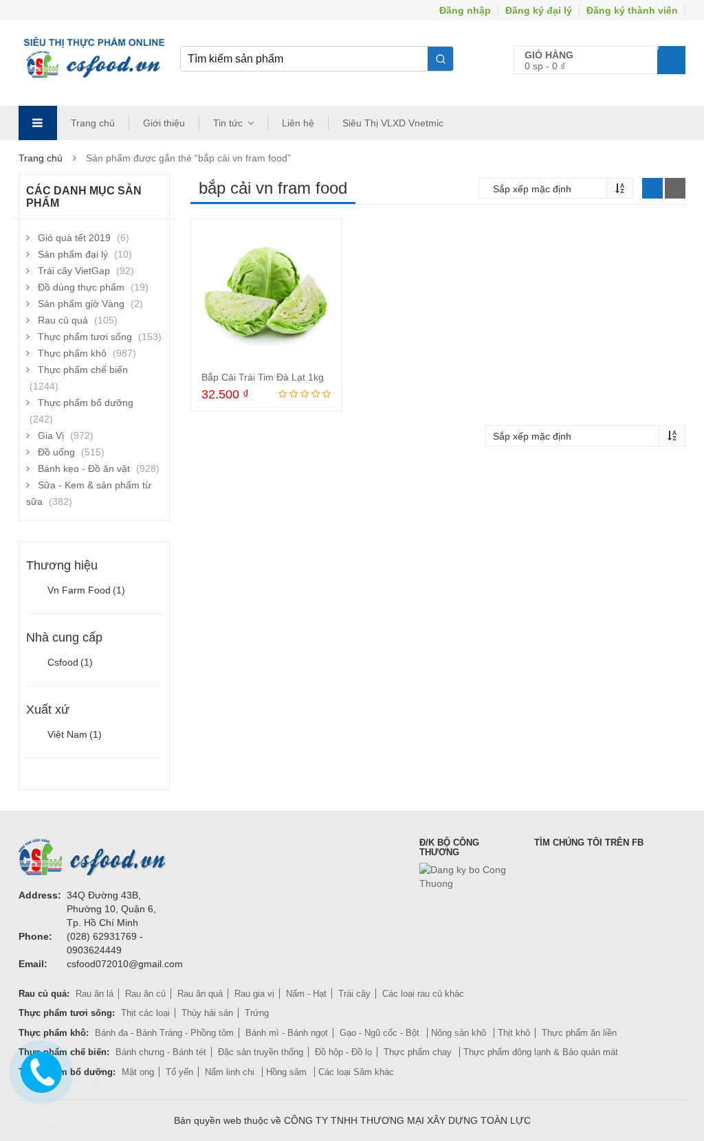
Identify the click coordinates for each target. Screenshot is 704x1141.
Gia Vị (51, 435)
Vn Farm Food (86, 590)
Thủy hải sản (207, 1013)
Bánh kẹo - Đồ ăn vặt (84, 468)
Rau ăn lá (94, 994)
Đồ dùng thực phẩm (81, 287)
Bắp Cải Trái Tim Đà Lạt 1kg (262, 377)
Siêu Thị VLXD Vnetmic (392, 122)
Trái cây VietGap (74, 270)
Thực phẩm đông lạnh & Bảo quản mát (540, 1052)
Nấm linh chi (231, 1072)
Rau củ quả (63, 320)
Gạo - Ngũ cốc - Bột (381, 1033)
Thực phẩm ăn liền (579, 1033)
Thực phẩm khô (72, 353)
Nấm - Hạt (306, 994)
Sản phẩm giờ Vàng (81, 303)
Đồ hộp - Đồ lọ (343, 1052)
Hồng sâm (287, 1072)
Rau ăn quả (200, 994)
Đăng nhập (465, 10)
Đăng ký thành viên (632, 10)
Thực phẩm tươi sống (85, 336)
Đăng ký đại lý (538, 10)
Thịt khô (514, 1033)
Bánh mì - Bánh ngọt (286, 1033)
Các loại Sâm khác (356, 1072)
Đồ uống (56, 452)
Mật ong (138, 1072)
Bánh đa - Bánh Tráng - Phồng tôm (164, 1033)
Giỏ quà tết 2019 (74, 237)
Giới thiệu (164, 122)
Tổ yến (179, 1072)
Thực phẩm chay (419, 1052)
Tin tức (228, 122)
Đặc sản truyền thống (260, 1052)
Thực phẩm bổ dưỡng (85, 402)
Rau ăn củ (145, 994)
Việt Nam (74, 734)
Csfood (70, 662)
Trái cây (354, 994)
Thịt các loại (145, 1013)
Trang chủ (93, 122)
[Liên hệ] (39, 1069)
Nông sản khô (460, 1033)
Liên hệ (298, 122)
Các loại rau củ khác (423, 994)
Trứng (257, 1013)
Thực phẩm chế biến (83, 369)
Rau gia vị (254, 994)
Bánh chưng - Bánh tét (161, 1052)
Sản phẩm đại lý (73, 254)
